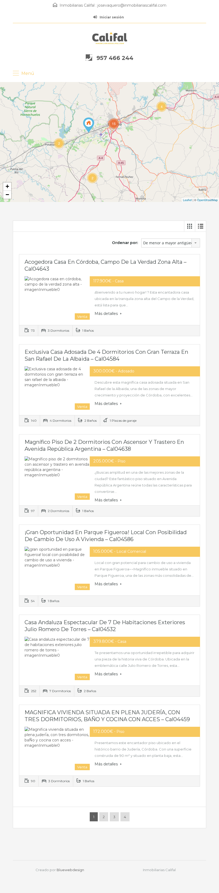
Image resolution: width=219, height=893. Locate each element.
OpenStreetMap (207, 200)
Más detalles (107, 313)
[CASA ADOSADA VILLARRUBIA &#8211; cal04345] (88, 125)
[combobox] (170, 242)
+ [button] (7, 186)
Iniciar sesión (111, 17)
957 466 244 (114, 58)
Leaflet (187, 200)
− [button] (7, 194)
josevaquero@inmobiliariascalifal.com (131, 5)
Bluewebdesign (70, 870)
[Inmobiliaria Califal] (109, 38)
